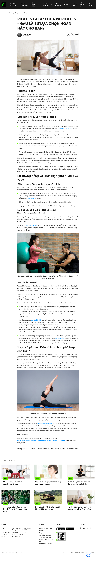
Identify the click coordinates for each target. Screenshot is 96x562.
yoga (41, 448)
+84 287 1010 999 (18, 534)
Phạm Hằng (27, 34)
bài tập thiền (59, 338)
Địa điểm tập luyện (13, 4)
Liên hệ (41, 530)
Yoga (26, 13)
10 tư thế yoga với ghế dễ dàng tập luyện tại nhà (79, 483)
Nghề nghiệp (91, 4)
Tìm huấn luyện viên (45, 537)
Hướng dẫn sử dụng (45, 528)
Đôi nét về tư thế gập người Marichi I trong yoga (47, 508)
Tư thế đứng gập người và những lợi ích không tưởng (79, 508)
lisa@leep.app (16, 536)
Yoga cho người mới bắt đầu (64, 448)
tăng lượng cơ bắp (65, 129)
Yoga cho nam (49, 448)
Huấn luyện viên (24, 4)
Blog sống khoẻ (16, 13)
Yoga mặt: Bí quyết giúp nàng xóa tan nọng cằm (48, 483)
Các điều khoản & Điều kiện (46, 540)
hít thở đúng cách (31, 225)
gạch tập (31, 198)
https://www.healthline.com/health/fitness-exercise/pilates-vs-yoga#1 (41, 440)
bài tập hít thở (36, 320)
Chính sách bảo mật (45, 543)
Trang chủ (5, 13)
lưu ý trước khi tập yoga (31, 448)
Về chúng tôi (82, 4)
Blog (40, 533)
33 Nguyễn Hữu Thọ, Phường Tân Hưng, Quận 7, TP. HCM (22, 529)
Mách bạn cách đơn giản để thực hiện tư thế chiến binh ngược (15, 509)
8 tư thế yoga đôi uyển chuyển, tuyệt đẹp (12, 483)
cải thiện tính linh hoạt (44, 423)
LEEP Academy (58, 4)
